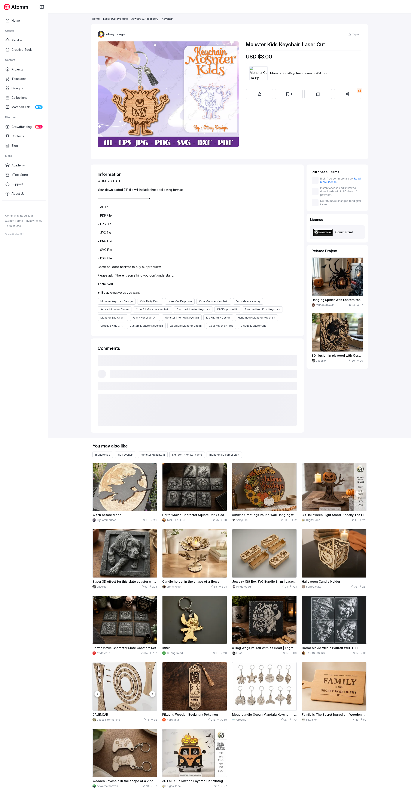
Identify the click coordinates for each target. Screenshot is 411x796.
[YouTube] (21, 207)
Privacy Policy (33, 220)
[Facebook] (7, 207)
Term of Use (13, 225)
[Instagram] (14, 207)
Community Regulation (19, 215)
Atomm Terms (14, 220)
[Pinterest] (28, 207)
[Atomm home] (15, 7)
